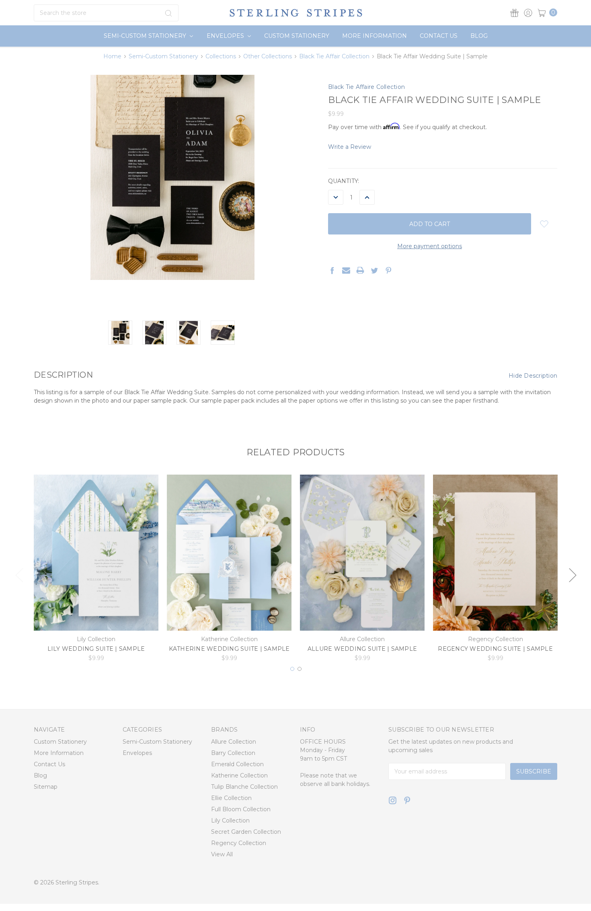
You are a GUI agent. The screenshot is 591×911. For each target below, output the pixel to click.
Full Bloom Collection (241, 808)
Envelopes (226, 35)
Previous (19, 575)
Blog (479, 35)
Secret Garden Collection (246, 831)
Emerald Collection (237, 763)
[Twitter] (374, 270)
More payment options (429, 246)
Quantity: (343, 181)
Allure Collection (233, 741)
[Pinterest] (388, 270)
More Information (374, 35)
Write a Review (349, 146)
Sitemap (45, 786)
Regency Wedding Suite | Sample (495, 648)
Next (572, 575)
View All (222, 854)
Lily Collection (230, 820)
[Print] (360, 270)
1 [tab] (292, 669)
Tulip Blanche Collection (244, 786)
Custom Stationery (296, 35)
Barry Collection (233, 752)
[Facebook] (332, 270)
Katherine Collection (239, 775)
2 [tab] (300, 669)
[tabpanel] (96, 570)
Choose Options (229, 617)
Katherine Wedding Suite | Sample (229, 648)
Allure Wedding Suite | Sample (362, 648)
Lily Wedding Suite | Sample (96, 648)
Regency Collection (238, 842)
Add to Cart (96, 617)
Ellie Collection (231, 797)
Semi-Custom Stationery (146, 35)
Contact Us (439, 35)
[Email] (346, 270)
